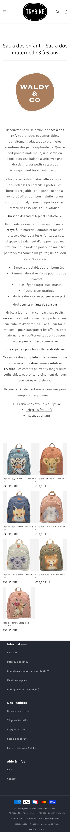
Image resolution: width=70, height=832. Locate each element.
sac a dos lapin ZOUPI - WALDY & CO (51, 528)
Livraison (12, 652)
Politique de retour (18, 661)
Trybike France (28, 808)
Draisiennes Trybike (18, 711)
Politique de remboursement (22, 813)
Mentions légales (17, 680)
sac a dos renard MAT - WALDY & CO (18, 528)
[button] (4, 12)
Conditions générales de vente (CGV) (28, 671)
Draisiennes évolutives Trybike (39, 404)
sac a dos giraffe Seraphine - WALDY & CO (16, 624)
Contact (11, 778)
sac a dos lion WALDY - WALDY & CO (50, 480)
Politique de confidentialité (23, 689)
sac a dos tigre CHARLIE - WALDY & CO (18, 480)
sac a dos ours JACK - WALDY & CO (50, 576)
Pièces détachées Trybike (21, 748)
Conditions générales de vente (44, 824)
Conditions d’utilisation (24, 818)
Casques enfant (39, 415)
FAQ (9, 769)
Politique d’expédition (49, 818)
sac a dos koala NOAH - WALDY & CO (18, 576)
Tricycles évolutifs (39, 410)
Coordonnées (21, 824)
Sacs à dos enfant (17, 738)
